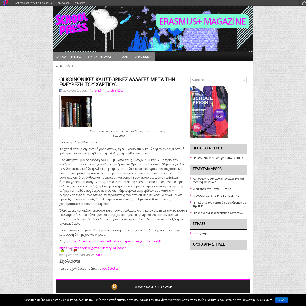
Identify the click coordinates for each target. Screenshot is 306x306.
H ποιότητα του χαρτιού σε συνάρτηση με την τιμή (219, 204)
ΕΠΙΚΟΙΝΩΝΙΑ (143, 56)
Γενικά (97, 90)
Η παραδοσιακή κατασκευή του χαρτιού (218, 213)
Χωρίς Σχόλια (115, 90)
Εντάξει (281, 300)
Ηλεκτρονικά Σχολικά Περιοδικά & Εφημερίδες (41, 2)
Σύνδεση (80, 2)
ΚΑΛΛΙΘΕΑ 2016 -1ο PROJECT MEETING (216, 196)
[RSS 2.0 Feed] (114, 289)
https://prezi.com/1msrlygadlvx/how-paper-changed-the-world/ (115, 241)
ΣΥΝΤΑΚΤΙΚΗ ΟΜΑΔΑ (100, 56)
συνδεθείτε (110, 268)
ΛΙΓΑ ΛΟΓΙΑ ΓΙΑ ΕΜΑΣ (68, 56)
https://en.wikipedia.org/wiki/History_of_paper (92, 248)
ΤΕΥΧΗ (124, 56)
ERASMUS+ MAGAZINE (202, 21)
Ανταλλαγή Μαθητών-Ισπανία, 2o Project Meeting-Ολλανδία (218, 180)
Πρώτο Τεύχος (202, 158)
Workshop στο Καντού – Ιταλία (212, 189)
